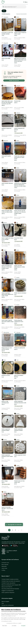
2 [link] (12, 530)
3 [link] (15, 530)
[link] (22, 530)
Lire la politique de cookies (6, 621)
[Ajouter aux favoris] (12, 20)
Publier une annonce (14, 80)
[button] (25, 14)
